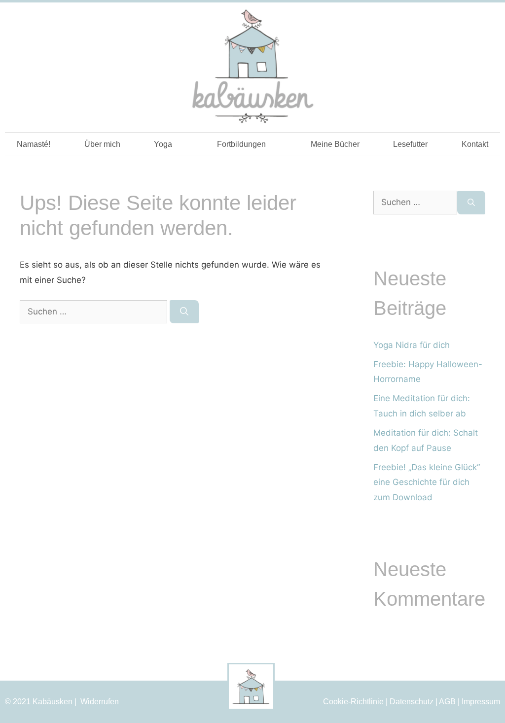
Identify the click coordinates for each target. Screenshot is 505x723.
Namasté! (33, 144)
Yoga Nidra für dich (411, 345)
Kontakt (475, 144)
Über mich (102, 144)
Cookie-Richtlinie (353, 701)
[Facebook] (488, 18)
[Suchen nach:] (95, 311)
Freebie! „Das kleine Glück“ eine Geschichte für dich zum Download (426, 482)
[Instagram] (471, 18)
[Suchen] (184, 312)
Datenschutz (411, 701)
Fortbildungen (241, 144)
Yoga (163, 144)
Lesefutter (410, 144)
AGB (447, 701)
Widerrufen (99, 702)
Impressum (481, 701)
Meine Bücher (335, 144)
